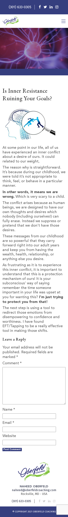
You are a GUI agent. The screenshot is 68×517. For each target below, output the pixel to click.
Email (8, 423)
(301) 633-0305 (20, 7)
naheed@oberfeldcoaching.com (34, 490)
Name (8, 409)
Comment (12, 363)
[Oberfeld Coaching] (10, 21)
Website (9, 436)
